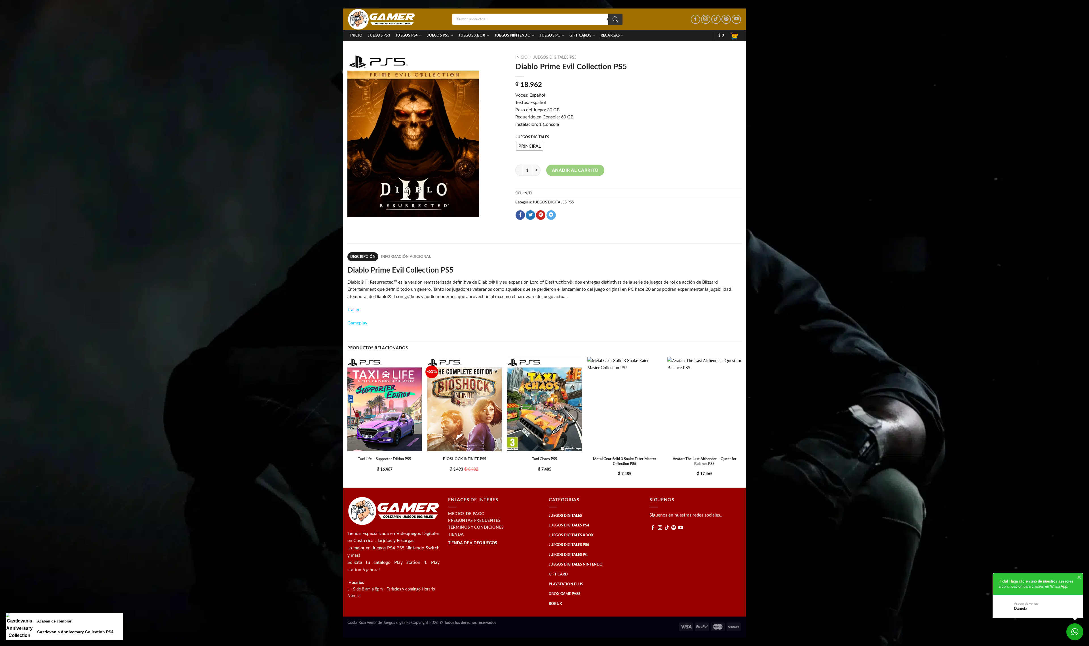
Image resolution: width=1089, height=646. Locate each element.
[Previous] (347, 421)
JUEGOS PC (550, 35)
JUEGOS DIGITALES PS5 (555, 58)
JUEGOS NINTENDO (513, 35)
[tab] (362, 256)
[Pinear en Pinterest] (540, 215)
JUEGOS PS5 (438, 35)
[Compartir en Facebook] (520, 215)
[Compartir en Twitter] (530, 215)
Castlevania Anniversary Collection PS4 (75, 632)
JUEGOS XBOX (472, 35)
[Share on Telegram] (551, 215)
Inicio (356, 35)
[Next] (741, 421)
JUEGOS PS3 (379, 35)
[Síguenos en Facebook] (695, 19)
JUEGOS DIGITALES (532, 137)
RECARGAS (610, 35)
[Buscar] (615, 19)
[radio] (529, 146)
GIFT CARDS (580, 35)
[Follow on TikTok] (716, 19)
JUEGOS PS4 (407, 35)
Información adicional (406, 256)
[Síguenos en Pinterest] (726, 19)
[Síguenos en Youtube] (736, 19)
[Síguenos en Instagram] (705, 19)
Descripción (363, 256)
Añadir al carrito (575, 170)
